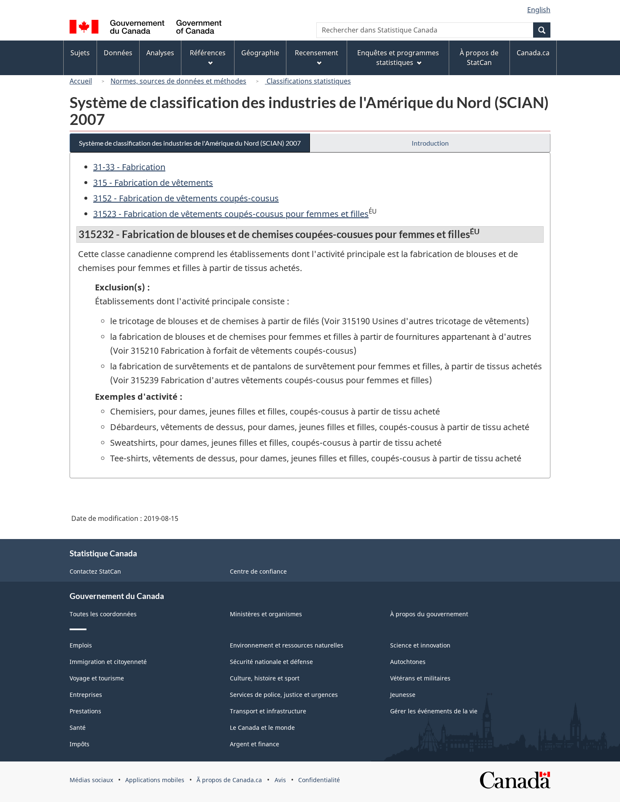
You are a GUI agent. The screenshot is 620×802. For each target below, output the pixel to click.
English (538, 9)
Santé (78, 727)
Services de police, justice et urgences (284, 695)
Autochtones (408, 662)
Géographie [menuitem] (260, 52)
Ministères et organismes (266, 614)
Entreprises (86, 695)
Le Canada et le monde (262, 727)
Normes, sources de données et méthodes (178, 81)
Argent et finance (254, 744)
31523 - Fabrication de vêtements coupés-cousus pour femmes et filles (231, 213)
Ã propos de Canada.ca (229, 780)
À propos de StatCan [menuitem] (479, 57)
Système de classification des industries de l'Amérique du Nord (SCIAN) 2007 (190, 143)
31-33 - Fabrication (129, 167)
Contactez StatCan (95, 571)
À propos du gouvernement (429, 614)
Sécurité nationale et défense (271, 662)
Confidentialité (319, 780)
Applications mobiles (154, 780)
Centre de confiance (258, 571)
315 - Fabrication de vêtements (153, 182)
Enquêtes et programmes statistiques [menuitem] (398, 57)
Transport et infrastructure (268, 711)
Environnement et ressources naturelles (286, 645)
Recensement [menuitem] (316, 52)
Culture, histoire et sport (264, 678)
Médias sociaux (91, 780)
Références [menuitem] (208, 52)
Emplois (81, 645)
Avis (280, 780)
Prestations (85, 711)
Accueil (81, 81)
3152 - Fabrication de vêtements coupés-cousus (186, 198)
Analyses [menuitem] (160, 52)
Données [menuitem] (118, 52)
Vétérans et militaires (420, 678)
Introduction (430, 143)
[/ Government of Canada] (145, 28)
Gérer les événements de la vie (433, 711)
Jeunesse (402, 695)
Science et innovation (420, 645)
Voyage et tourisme (97, 678)
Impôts (79, 744)
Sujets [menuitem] (80, 52)
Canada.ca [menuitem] (533, 52)
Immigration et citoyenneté (108, 662)
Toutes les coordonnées (103, 614)
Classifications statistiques (308, 81)
